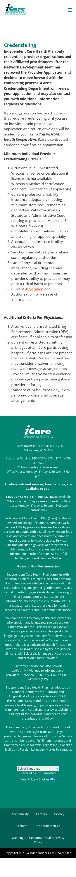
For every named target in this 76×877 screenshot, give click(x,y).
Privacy (59, 814)
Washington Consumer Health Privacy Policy (38, 840)
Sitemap (21, 826)
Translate (50, 773)
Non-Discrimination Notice (52, 610)
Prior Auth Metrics (47, 826)
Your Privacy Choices (35, 779)
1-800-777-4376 (42, 458)
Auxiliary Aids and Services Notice (37, 558)
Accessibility (20, 814)
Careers (41, 814)
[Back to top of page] (68, 868)
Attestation (34, 289)
